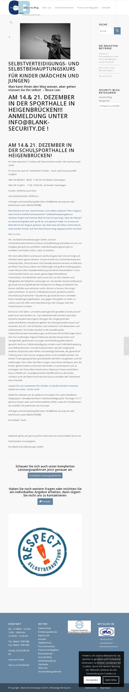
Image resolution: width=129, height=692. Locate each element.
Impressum (44, 635)
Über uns (43, 667)
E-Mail (21, 659)
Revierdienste (45, 653)
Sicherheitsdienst (47, 660)
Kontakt (42, 639)
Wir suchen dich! (105, 76)
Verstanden (92, 680)
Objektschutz (45, 642)
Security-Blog (44, 657)
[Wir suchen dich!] (126, 346)
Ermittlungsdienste (47, 631)
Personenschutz (46, 646)
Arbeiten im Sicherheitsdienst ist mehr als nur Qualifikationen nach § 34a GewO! (108, 57)
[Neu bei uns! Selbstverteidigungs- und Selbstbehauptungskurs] (2, 346)
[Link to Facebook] (9, 36)
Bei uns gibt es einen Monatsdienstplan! (107, 69)
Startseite (43, 664)
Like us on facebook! (18, 664)
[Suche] (11, 22)
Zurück (16, 551)
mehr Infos (111, 680)
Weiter (74, 551)
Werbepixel (65, 687)
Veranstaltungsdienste (49, 671)
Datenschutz (44, 628)
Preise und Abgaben (48, 649)
